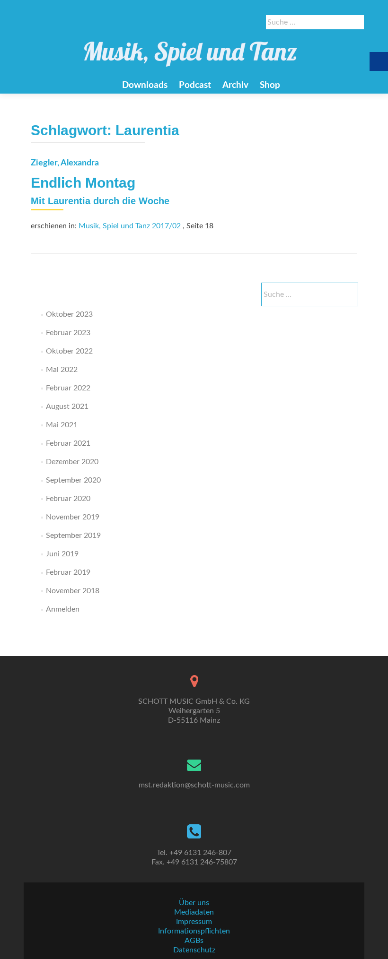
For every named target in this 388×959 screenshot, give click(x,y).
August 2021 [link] (67, 406)
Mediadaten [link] (194, 912)
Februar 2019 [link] (68, 572)
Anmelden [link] (62, 609)
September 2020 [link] (73, 480)
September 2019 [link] (73, 535)
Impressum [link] (194, 921)
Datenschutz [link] (194, 950)
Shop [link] (270, 85)
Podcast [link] (195, 85)
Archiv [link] (235, 85)
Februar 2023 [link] (68, 333)
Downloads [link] (145, 85)
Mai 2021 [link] (62, 425)
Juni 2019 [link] (62, 554)
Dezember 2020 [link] (72, 462)
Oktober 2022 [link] (69, 351)
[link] (190, 49)
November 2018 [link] (72, 591)
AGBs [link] (194, 940)
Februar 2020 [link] (68, 498)
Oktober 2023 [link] (69, 314)
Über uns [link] (194, 903)
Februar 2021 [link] (68, 443)
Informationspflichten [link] (194, 931)
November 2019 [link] (72, 517)
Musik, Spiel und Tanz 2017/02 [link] (130, 226)
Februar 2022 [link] (68, 388)
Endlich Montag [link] (83, 182)
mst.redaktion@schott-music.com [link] (194, 785)
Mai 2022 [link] (62, 369)
